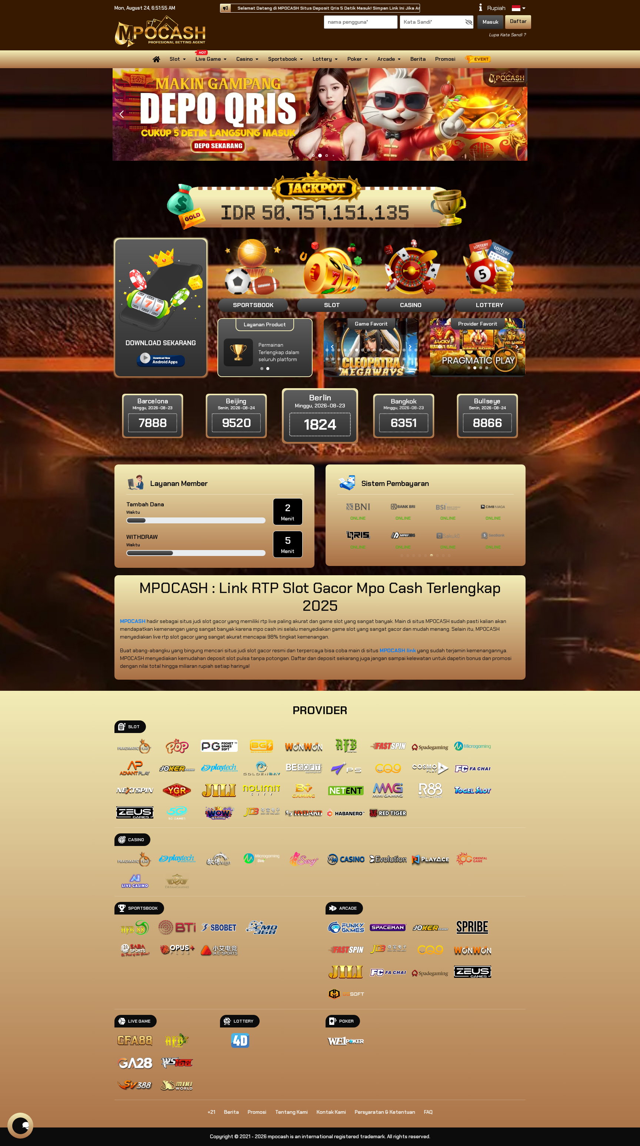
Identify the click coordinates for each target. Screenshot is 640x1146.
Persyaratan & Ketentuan (385, 1112)
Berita (418, 59)
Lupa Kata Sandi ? (507, 35)
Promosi (445, 59)
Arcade (386, 59)
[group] (478, 347)
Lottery (322, 59)
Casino (244, 59)
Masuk (491, 22)
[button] (519, 114)
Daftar (518, 21)
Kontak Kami (331, 1112)
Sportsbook (282, 59)
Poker (354, 59)
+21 (211, 1112)
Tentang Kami (291, 1112)
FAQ (428, 1112)
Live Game (208, 59)
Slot (175, 59)
